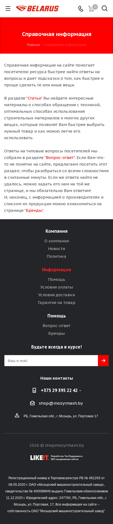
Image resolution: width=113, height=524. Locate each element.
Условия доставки (56, 294)
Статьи (34, 98)
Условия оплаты (56, 287)
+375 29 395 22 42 (59, 390)
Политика (56, 256)
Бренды (34, 210)
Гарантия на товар (56, 302)
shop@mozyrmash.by (61, 403)
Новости (56, 248)
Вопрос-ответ (60, 157)
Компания (56, 231)
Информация (56, 269)
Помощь (56, 279)
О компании (56, 240)
